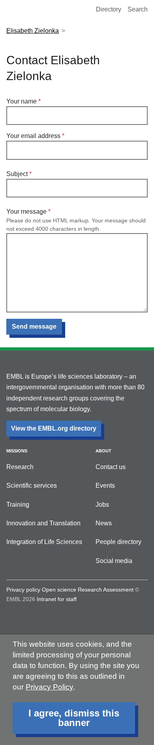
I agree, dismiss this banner (73, 718)
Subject (17, 173)
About (103, 450)
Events (105, 485)
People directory (118, 541)
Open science (59, 589)
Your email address (33, 135)
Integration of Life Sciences (44, 541)
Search (138, 9)
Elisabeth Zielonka (32, 30)
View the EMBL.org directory (53, 428)
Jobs (102, 504)
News (104, 523)
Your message (26, 211)
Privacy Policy (49, 687)
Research (20, 466)
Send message (34, 326)
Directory (108, 9)
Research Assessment (105, 589)
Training (17, 504)
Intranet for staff (57, 599)
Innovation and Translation (43, 523)
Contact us (111, 466)
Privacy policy (23, 589)
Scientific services (31, 485)
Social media (114, 560)
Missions (16, 450)
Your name (21, 101)
